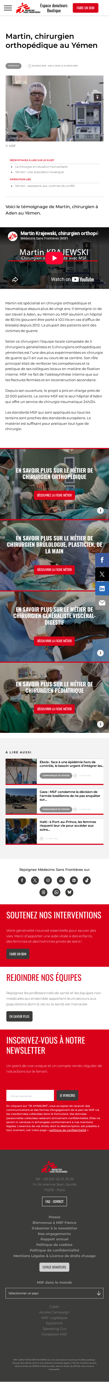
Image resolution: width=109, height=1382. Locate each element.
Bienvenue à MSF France (54, 1222)
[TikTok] (87, 880)
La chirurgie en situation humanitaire (41, 167)
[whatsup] (56, 892)
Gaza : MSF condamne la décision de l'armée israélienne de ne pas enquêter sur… (70, 795)
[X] (35, 880)
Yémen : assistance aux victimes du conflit (45, 186)
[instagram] (48, 880)
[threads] (43, 892)
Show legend (100, 510)
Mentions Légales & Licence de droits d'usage (54, 1256)
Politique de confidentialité (54, 1250)
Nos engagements (54, 1234)
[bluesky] (69, 892)
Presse (54, 1217)
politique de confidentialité (67, 1130)
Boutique (54, 10)
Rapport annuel (54, 1239)
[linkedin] (74, 880)
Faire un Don (85, 7)
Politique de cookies (54, 1244)
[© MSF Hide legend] (21, 772)
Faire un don (18, 953)
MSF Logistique (54, 1318)
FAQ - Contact (54, 1201)
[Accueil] (28, 8)
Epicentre (54, 1323)
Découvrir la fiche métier (54, 569)
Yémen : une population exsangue (39, 172)
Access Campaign (54, 1312)
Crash (54, 1306)
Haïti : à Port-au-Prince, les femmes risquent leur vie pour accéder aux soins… (68, 825)
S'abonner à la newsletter (54, 1228)
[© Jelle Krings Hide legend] (21, 831)
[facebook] (22, 880)
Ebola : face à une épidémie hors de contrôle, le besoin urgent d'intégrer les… (72, 764)
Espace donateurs (53, 5)
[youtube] (61, 880)
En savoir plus (19, 1016)
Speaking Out (54, 1328)
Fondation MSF (54, 1334)
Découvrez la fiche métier (54, 495)
